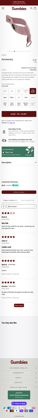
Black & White (26, 104)
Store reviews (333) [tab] (27, 200)
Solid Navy (18, 104)
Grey (12, 91)
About (18, 378)
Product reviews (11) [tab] (10, 200)
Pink (26, 97)
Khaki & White (33, 104)
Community (18, 373)
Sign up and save (18, 387)
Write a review (19, 192)
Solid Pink (5, 104)
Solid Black (12, 104)
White (12, 97)
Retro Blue (19, 91)
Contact (18, 382)
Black (5, 91)
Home (4, 55)
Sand (5, 97)
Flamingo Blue (25, 91)
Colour (5, 86)
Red (19, 97)
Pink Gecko (33, 91)
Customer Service (18, 368)
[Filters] (4, 206)
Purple (33, 97)
